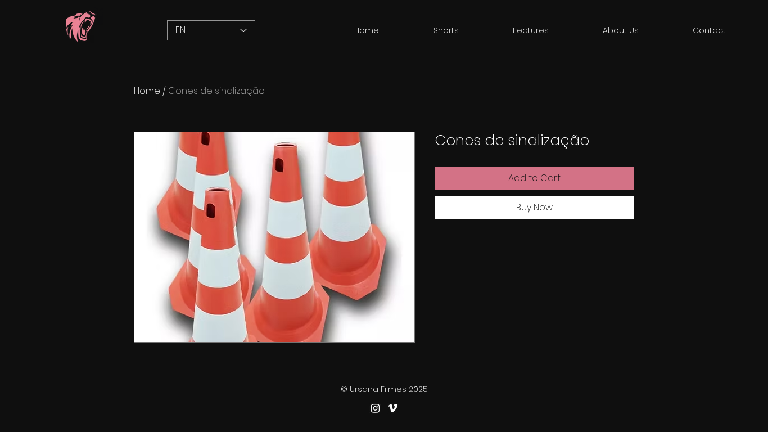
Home (147, 90)
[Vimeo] (393, 408)
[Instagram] (375, 408)
